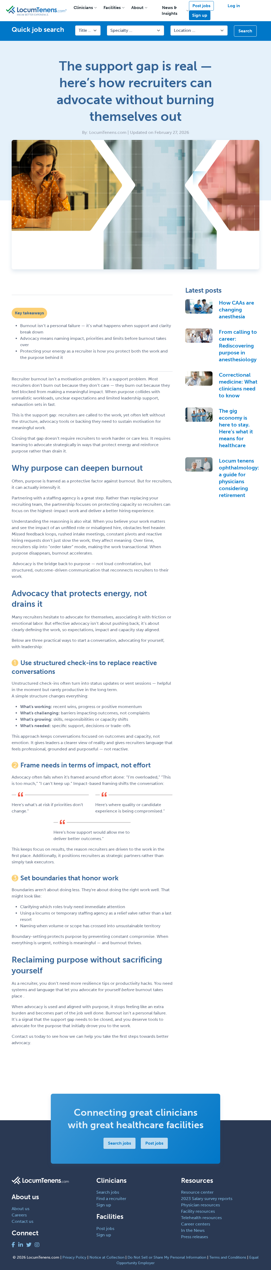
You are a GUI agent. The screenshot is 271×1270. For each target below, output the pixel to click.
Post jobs (201, 5)
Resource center (197, 1192)
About (137, 7)
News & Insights (169, 10)
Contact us (22, 1221)
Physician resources (200, 1204)
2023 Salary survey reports (206, 1198)
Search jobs (119, 1143)
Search (245, 30)
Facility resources (198, 1211)
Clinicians (83, 7)
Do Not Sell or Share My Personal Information (167, 1257)
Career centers (195, 1224)
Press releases (194, 1236)
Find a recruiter (111, 1198)
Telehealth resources (201, 1217)
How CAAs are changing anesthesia (236, 310)
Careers (19, 1215)
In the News (193, 1230)
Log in (234, 5)
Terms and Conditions (227, 1257)
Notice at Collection (106, 1257)
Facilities (112, 7)
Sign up (199, 15)
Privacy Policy (74, 1257)
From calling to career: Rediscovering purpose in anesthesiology (238, 346)
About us (20, 1208)
